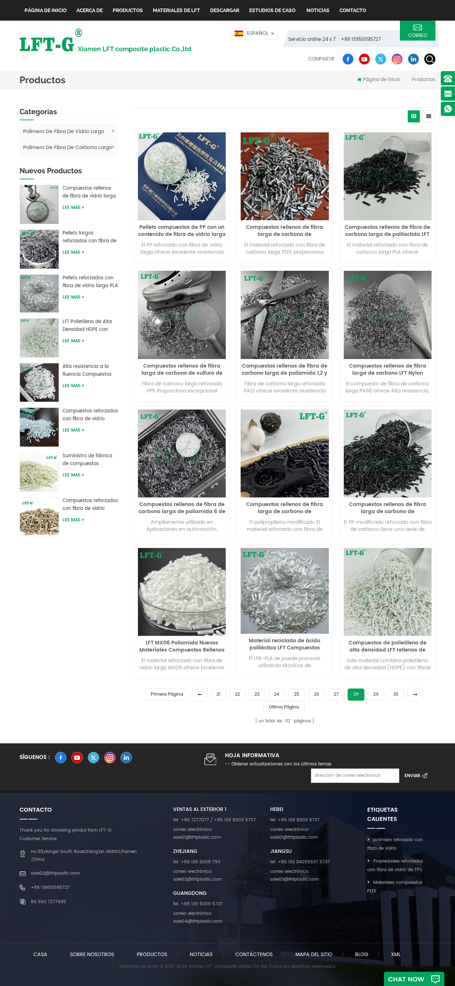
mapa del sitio (313, 954)
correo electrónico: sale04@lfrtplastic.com (197, 917)
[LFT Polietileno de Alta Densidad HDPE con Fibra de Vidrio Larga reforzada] (39, 337)
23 (257, 694)
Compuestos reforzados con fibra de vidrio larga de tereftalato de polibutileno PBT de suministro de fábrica (90, 415)
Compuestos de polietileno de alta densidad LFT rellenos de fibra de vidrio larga (388, 646)
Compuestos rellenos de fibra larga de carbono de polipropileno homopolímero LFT (387, 508)
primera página (167, 694)
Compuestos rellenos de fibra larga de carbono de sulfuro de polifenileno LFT (182, 370)
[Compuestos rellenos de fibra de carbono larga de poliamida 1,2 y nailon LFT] (284, 315)
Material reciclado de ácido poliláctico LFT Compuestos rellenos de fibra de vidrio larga (284, 644)
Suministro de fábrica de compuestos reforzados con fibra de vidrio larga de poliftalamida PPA (90, 460)
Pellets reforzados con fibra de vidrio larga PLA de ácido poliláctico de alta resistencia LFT (90, 282)
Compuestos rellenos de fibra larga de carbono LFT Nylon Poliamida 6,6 (387, 370)
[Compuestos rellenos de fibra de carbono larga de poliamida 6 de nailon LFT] (182, 453)
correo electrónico (417, 36)
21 (218, 694)
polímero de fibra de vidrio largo (63, 131)
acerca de (89, 10)
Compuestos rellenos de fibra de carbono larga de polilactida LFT (387, 231)
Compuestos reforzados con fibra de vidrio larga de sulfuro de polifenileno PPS (90, 505)
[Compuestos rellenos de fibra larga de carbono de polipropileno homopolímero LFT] (388, 453)
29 (376, 694)
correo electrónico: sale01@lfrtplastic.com (197, 833)
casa (40, 954)
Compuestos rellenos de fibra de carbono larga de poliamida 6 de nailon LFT (182, 508)
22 (237, 694)
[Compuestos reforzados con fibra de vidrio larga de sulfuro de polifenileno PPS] (39, 516)
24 (276, 694)
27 (336, 694)
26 (316, 694)
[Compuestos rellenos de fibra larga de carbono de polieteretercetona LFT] (284, 176)
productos (152, 954)
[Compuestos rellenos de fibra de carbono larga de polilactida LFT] (388, 176)
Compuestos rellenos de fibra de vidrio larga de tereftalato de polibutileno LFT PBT (89, 192)
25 (296, 694)
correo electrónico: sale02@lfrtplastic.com (197, 875)
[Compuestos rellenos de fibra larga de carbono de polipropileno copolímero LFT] (284, 453)
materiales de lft (176, 10)
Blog (361, 954)
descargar (224, 10)
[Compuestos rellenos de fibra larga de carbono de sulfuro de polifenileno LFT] (182, 315)
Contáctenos (254, 954)
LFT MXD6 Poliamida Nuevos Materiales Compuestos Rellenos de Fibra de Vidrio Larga (182, 646)
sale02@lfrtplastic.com (55, 873)
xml (396, 954)
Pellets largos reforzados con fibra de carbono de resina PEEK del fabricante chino (90, 237)
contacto (352, 10)
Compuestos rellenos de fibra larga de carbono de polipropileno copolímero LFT (284, 508)
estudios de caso (272, 10)
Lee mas (71, 207)
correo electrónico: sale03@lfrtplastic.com (294, 875)
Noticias (317, 10)
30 (395, 694)
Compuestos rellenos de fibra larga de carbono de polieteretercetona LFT (284, 231)
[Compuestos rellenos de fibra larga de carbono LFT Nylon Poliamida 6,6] (388, 315)
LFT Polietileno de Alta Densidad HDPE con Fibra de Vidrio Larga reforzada (87, 326)
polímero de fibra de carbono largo (67, 147)
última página (284, 707)
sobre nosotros (92, 954)
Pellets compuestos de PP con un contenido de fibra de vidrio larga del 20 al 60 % (182, 231)
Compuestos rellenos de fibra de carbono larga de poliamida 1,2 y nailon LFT (284, 370)
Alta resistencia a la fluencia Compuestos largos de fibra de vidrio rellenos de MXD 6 (90, 371)
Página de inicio (45, 10)
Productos (128, 10)
